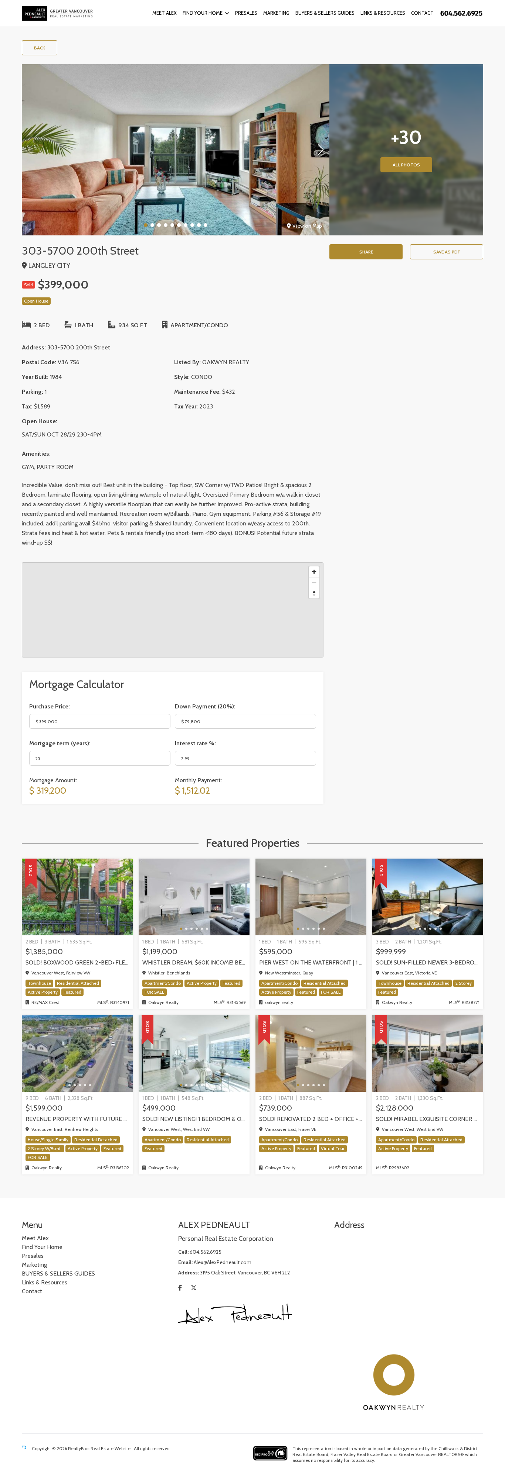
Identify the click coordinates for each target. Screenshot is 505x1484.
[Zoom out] (314, 582)
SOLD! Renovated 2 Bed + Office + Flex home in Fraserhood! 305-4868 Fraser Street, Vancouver (311, 1118)
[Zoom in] (314, 571)
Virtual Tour (333, 1148)
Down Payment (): (205, 706)
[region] (172, 610)
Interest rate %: (195, 743)
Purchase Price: (49, 706)
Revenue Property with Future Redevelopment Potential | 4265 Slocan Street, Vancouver (77, 1118)
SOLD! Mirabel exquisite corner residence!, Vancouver (427, 1118)
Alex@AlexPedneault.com (222, 1262)
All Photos (406, 165)
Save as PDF (446, 252)
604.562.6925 (205, 1252)
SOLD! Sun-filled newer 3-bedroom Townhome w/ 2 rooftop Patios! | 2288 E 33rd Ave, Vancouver (427, 962)
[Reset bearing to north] (314, 593)
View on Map (307, 225)
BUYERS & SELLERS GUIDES (325, 13)
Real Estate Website (111, 1448)
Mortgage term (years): (60, 743)
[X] (194, 1287)
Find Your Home (203, 13)
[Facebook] (180, 1287)
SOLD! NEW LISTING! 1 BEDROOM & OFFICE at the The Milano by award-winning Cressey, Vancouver (194, 1118)
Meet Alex (164, 13)
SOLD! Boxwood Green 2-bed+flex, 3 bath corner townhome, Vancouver (77, 962)
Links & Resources (382, 13)
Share (366, 252)
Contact (422, 13)
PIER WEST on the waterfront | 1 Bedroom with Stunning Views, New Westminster (311, 962)
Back (39, 48)
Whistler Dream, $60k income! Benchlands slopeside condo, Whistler (194, 962)
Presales (246, 13)
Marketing (276, 13)
